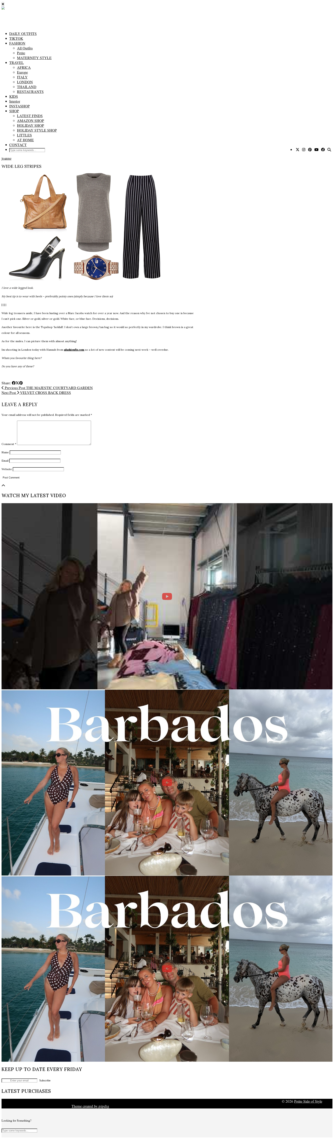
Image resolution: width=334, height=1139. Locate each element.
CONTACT (18, 144)
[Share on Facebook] (13, 382)
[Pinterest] (310, 149)
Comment (9, 444)
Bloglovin (19, 1106)
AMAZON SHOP (30, 120)
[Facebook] (323, 149)
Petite (21, 52)
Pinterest (226, 1101)
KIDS (13, 96)
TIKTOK (16, 38)
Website (7, 469)
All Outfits (25, 48)
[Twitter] (297, 149)
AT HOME (25, 139)
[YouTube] (316, 149)
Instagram (91, 1101)
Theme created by (90, 1106)
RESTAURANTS (30, 91)
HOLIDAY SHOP (30, 125)
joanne (6, 158)
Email (5, 460)
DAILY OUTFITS (23, 33)
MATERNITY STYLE (34, 57)
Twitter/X (19, 1101)
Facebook (159, 1101)
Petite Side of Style (308, 1101)
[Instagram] (303, 149)
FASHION (17, 43)
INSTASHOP (19, 106)
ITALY (22, 77)
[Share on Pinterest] (21, 382)
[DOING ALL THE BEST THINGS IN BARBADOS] (167, 782)
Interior (14, 101)
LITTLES (24, 135)
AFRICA (24, 67)
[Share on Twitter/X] (17, 382)
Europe (22, 72)
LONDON (25, 81)
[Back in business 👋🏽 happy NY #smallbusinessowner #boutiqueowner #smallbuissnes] (167, 596)
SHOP (14, 110)
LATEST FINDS (30, 115)
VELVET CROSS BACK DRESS (36, 392)
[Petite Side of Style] (58, 16)
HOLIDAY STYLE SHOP (37, 130)
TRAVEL (16, 62)
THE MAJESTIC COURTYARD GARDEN (48, 387)
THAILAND (26, 86)
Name (5, 452)
